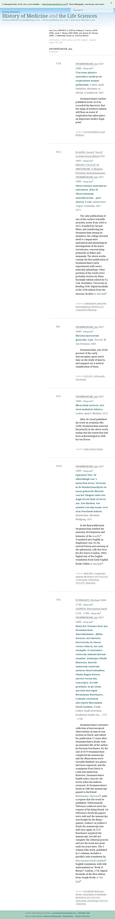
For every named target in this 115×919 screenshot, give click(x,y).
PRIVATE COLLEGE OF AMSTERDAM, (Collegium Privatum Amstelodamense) (90, 169)
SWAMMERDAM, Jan (86, 64)
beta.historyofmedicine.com (54, 4)
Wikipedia (87, 68)
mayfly (96, 536)
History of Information (52, 916)
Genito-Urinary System (93, 449)
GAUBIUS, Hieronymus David (91, 609)
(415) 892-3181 (84, 913)
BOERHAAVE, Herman (87, 600)
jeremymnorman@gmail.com (64, 913)
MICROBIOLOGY (91, 577)
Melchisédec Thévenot (88, 796)
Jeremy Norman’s (11, 12)
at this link (99, 294)
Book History (68, 916)
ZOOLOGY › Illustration (85, 583)
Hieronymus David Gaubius (90, 860)
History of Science (82, 916)
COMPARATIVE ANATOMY (95, 304)
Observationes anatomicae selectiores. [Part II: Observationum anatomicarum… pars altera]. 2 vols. (91, 193)
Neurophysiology (83, 307)
